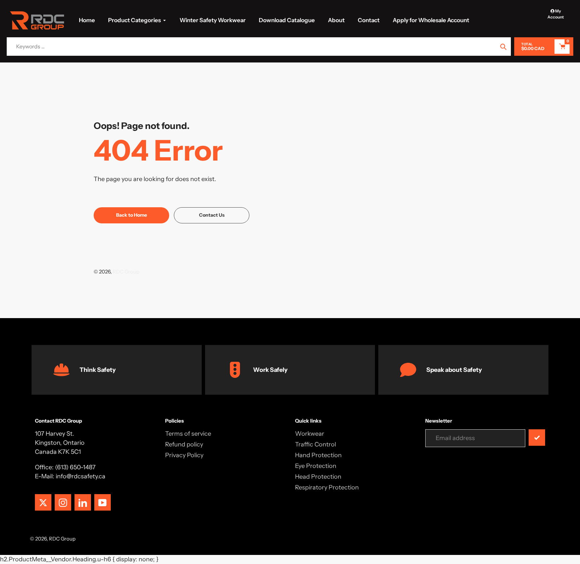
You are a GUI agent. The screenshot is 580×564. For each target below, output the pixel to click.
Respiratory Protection (327, 487)
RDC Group (126, 271)
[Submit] (537, 437)
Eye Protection (315, 466)
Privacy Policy (184, 455)
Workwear (309, 433)
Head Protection (318, 476)
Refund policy (184, 444)
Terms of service (188, 433)
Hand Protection (318, 455)
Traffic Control (315, 444)
